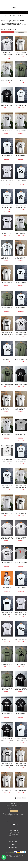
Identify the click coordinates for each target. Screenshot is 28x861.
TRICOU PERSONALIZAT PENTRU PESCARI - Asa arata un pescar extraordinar (21, 460)
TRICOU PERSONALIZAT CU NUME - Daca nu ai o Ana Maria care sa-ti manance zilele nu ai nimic (21, 613)
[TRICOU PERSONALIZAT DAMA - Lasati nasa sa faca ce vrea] (21, 120)
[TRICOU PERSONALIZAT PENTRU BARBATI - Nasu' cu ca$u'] (21, 780)
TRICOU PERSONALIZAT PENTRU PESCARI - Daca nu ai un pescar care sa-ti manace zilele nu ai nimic (21, 181)
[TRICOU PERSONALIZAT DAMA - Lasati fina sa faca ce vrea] (7, 424)
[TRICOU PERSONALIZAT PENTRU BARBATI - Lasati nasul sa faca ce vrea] (21, 399)
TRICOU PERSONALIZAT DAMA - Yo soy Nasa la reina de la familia (21, 232)
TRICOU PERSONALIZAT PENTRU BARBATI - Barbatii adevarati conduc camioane (7, 258)
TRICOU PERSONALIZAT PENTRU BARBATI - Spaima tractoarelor (21, 383)
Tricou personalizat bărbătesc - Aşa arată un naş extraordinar (7, 460)
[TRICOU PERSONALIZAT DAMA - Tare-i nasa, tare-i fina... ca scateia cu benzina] (7, 69)
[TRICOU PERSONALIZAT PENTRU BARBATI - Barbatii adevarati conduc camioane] (7, 248)
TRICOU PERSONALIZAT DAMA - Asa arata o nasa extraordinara (7, 512)
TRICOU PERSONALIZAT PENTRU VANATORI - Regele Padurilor (21, 663)
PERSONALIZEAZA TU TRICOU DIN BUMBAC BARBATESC (7, 53)
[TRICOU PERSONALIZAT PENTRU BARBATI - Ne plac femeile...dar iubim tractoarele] (7, 729)
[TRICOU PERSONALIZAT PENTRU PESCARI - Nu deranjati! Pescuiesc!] (21, 95)
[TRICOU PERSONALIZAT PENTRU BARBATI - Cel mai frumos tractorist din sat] (7, 95)
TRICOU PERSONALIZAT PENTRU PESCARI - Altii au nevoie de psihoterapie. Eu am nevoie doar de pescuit (21, 739)
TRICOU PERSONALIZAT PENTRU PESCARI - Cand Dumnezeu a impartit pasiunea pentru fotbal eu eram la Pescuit (21, 638)
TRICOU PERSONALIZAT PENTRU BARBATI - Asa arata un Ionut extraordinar (21, 764)
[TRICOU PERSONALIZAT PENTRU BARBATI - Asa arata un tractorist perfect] (7, 679)
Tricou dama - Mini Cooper (6, 588)
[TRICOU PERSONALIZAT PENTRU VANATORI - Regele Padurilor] (21, 654)
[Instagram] (17, 824)
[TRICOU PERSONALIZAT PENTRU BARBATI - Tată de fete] (7, 553)
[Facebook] (11, 824)
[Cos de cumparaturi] (22, 12)
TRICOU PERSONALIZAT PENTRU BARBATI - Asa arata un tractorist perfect (7, 689)
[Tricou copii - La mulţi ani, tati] (21, 553)
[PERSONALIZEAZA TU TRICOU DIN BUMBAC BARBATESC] (7, 43)
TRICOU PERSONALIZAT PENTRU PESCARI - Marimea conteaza (7, 613)
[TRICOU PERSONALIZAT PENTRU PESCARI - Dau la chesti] (7, 476)
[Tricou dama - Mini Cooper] (7, 578)
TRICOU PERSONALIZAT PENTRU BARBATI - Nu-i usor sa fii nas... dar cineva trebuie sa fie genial (7, 283)
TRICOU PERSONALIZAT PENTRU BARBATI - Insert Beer (7, 538)
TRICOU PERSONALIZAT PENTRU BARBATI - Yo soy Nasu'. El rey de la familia (7, 409)
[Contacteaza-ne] (19, 12)
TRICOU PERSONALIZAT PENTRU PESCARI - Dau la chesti (7, 486)
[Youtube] (14, 824)
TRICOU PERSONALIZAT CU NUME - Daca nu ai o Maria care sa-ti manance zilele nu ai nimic (7, 181)
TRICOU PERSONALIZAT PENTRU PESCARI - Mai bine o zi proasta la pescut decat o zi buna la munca (21, 283)
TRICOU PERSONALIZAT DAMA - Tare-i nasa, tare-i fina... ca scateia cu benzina (7, 79)
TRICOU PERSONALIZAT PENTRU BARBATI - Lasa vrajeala (21, 333)
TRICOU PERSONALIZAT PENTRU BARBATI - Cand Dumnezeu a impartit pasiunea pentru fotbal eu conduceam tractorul (21, 689)
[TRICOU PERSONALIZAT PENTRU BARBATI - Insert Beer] (7, 528)
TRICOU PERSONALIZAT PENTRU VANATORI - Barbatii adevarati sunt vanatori (6, 308)
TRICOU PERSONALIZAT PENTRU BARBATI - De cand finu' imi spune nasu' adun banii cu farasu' (21, 512)
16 (22, 797)
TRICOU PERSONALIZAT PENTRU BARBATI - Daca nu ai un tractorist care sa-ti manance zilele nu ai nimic (7, 383)
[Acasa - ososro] (14, 7)
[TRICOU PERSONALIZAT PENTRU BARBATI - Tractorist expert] (7, 704)
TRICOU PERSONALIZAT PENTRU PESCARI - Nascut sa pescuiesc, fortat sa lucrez (7, 206)
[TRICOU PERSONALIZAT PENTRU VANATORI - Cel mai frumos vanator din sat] (21, 348)
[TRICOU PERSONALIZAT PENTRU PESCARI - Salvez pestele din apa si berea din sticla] (21, 196)
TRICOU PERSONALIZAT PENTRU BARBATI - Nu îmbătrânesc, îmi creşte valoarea (21, 538)
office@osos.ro (15, 836)
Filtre (8, 32)
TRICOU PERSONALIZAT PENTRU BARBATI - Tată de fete (7, 563)
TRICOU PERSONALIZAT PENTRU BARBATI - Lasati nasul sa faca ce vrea (21, 409)
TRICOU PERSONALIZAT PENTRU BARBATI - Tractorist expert (7, 714)
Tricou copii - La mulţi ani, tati (21, 563)
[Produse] (2, 13)
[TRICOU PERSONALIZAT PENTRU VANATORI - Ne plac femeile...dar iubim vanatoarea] (7, 654)
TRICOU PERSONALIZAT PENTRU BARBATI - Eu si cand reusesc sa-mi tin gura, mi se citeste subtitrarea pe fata (7, 789)
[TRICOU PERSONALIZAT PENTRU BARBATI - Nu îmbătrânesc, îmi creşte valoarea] (21, 528)
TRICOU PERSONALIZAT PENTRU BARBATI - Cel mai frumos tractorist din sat (7, 104)
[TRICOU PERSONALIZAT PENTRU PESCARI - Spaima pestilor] (21, 578)
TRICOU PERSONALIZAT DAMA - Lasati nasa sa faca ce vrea (21, 131)
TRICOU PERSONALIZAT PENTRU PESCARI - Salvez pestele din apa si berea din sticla (21, 206)
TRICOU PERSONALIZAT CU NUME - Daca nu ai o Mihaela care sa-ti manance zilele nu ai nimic (7, 638)
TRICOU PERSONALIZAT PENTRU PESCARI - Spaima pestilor (21, 588)
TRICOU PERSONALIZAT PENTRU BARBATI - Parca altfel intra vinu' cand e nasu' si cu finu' (21, 53)
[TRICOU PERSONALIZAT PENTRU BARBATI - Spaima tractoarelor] (21, 374)
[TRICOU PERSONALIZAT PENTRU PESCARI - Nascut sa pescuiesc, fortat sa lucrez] (7, 196)
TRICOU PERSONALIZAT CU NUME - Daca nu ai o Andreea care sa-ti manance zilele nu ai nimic (7, 232)
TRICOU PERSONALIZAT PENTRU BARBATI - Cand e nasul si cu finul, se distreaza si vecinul (21, 156)
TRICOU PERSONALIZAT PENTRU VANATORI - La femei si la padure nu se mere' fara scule (21, 79)
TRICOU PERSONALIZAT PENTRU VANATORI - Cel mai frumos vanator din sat (21, 358)
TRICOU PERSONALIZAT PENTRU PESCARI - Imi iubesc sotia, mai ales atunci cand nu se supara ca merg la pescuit (21, 308)
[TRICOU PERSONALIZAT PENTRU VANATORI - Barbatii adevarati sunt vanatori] (7, 298)
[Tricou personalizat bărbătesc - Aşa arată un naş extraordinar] (7, 450)
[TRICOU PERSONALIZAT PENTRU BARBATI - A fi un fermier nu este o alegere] (21, 704)
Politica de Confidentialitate (11, 815)
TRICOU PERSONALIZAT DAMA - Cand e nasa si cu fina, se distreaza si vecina (21, 486)
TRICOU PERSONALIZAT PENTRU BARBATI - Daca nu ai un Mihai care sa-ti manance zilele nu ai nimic (7, 764)
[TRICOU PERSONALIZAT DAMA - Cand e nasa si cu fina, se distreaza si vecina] (21, 476)
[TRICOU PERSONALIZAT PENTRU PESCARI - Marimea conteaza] (7, 603)
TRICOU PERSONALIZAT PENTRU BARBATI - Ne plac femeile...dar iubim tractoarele (7, 739)
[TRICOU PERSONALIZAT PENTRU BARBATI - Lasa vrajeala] (21, 323)
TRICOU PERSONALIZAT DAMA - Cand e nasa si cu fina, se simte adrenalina (7, 131)
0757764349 (15, 834)
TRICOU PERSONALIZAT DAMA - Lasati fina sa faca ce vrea (7, 435)
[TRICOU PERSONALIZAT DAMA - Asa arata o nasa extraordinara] (7, 502)
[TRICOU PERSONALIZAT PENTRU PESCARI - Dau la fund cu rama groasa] (7, 348)
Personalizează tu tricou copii (21, 435)
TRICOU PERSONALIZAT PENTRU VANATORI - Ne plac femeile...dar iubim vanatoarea (7, 663)
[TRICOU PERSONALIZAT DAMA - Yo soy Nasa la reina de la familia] (21, 222)
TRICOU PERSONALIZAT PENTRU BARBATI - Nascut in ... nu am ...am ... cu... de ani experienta (21, 258)
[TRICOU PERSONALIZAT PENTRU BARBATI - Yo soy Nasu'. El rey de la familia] (7, 399)
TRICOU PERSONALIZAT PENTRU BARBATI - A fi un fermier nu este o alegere (21, 714)
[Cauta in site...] (26, 12)
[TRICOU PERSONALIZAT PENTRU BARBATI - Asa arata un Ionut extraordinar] (21, 754)
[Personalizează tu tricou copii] (21, 425)
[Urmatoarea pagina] (25, 798)
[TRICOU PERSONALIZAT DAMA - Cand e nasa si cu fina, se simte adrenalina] (7, 120)
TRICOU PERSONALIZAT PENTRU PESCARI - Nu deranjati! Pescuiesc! (21, 104)
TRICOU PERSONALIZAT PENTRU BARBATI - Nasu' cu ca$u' (21, 789)
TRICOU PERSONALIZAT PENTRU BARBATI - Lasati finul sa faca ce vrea (7, 333)
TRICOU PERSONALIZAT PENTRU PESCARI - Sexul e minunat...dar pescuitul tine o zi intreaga (7, 156)
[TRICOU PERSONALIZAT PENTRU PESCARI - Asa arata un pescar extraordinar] (21, 450)
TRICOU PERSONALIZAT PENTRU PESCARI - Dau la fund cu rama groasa (7, 358)
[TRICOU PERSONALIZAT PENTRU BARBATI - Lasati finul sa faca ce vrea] (7, 323)
